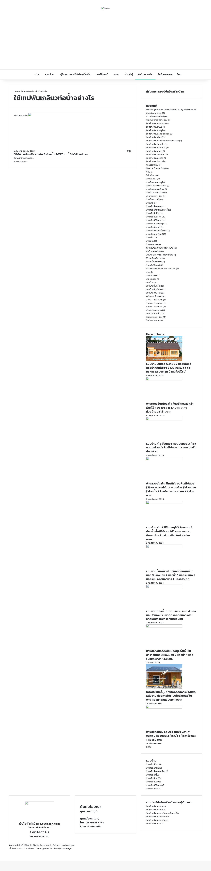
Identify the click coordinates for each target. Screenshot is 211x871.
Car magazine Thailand (47, 848)
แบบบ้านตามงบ (153, 292)
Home (17, 91)
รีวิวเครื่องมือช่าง (154, 258)
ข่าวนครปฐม (66, 848)
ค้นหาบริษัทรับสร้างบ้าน (156, 119)
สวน (116, 74)
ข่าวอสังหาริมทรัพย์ (155, 116)
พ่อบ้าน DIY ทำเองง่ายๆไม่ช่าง (159, 254)
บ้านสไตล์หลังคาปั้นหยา (156, 230)
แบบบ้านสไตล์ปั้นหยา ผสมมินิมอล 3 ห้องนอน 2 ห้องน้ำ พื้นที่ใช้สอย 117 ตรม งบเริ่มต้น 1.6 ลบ (171, 448)
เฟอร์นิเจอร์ (102, 74)
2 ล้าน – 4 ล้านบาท (154, 299)
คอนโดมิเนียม (152, 164)
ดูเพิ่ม (148, 746)
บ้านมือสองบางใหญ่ (155, 189)
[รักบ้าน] (105, 8)
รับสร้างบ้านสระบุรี (154, 130)
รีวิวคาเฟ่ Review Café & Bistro (161, 268)
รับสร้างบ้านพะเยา (154, 151)
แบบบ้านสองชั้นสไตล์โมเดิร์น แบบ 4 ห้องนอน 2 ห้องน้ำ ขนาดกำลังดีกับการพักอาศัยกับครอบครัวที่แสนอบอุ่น (171, 615)
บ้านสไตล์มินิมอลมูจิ (155, 223)
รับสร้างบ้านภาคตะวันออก (157, 133)
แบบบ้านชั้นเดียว (153, 289)
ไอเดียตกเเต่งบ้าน (154, 317)
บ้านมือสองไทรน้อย (155, 192)
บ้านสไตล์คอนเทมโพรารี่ (157, 209)
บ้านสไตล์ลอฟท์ (153, 227)
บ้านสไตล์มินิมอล (153, 220)
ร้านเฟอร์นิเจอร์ (153, 265)
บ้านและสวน (151, 244)
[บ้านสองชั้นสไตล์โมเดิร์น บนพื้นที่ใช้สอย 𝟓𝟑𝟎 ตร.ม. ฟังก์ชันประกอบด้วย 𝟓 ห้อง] (164, 459)
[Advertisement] (105, 40)
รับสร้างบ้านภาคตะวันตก (157, 820)
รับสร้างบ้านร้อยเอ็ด (155, 144)
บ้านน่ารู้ (129, 74)
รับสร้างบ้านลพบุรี (154, 126)
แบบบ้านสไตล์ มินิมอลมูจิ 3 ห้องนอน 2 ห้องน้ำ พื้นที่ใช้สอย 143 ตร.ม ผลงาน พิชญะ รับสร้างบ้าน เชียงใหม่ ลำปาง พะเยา (169, 533)
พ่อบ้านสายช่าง (145, 74)
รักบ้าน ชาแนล (165, 74)
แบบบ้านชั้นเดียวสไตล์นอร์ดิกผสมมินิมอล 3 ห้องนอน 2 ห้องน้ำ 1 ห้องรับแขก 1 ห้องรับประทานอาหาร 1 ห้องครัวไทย (170, 575)
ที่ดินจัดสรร (151, 175)
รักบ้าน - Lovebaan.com (63, 845)
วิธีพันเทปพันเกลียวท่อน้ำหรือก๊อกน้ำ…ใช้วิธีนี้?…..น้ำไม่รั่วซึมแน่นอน (51, 154)
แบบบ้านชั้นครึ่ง (153, 285)
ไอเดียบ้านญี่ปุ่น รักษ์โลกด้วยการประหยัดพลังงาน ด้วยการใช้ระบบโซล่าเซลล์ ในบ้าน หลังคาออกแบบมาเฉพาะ (171, 696)
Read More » (20, 161)
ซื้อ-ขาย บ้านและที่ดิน (155, 168)
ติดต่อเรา (32, 827)
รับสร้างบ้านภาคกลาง (156, 123)
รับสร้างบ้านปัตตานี (155, 161)
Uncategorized (153, 113)
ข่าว (37, 74)
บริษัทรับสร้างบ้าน (154, 196)
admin (17, 150)
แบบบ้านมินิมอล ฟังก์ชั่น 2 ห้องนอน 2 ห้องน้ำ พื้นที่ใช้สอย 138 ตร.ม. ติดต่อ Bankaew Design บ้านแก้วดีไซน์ (168, 368)
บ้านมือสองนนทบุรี (154, 182)
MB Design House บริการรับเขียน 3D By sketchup (169, 109)
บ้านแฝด (150, 240)
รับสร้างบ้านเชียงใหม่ (155, 154)
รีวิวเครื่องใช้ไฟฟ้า (154, 261)
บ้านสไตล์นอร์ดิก (153, 216)
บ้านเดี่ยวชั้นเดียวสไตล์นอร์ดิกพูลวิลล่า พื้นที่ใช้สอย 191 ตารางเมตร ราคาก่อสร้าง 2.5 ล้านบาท (170, 408)
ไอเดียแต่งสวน (153, 320)
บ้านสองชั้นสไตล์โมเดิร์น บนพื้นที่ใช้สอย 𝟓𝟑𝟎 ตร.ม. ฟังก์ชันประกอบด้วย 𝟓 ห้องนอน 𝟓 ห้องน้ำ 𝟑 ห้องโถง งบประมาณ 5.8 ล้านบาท (171, 489)
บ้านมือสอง (151, 178)
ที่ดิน (148, 171)
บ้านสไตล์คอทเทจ (154, 206)
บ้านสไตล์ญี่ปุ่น (152, 213)
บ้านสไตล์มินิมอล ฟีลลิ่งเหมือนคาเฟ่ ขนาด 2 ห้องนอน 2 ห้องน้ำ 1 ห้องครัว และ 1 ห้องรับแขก (171, 736)
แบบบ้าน (49, 74)
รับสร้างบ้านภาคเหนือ (156, 147)
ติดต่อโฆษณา (44, 827)
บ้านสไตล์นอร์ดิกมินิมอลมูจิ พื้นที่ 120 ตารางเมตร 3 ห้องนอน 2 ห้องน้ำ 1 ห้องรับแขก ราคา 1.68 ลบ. (169, 655)
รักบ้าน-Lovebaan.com (45, 823)
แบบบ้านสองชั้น (153, 313)
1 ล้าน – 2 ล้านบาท (154, 296)
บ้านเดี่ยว (150, 237)
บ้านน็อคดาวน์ (152, 199)
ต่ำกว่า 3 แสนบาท (154, 310)
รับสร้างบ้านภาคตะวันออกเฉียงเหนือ (162, 140)
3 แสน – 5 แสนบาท (154, 303)
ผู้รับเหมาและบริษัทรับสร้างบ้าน (75, 74)
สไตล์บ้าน (150, 275)
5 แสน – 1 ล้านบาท (154, 306)
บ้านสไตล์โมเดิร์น (154, 234)
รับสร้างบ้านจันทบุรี (155, 137)
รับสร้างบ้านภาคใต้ (154, 158)
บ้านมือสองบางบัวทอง (156, 185)
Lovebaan (29, 848)
